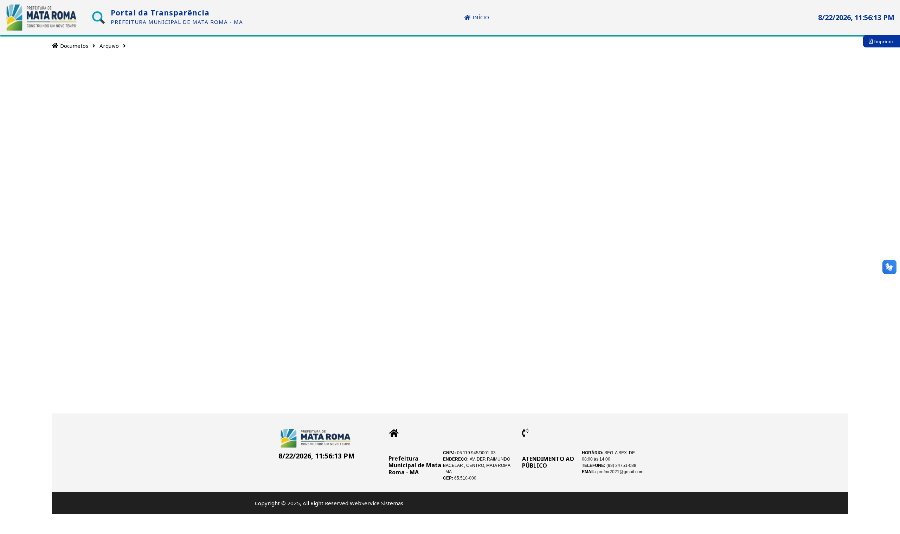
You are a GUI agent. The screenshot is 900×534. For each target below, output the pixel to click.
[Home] (55, 45)
